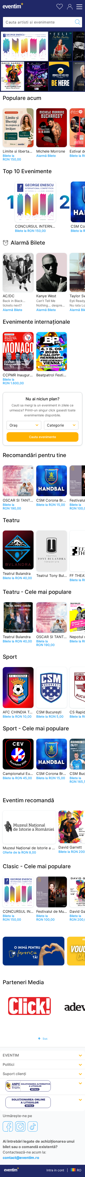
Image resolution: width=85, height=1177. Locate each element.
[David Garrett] (12, 76)
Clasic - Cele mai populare (37, 866)
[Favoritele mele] (59, 6)
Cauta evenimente (42, 437)
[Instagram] (20, 1126)
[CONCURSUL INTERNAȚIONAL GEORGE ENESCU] (24, 46)
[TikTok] (33, 1126)
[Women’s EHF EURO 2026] (61, 76)
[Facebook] (8, 1126)
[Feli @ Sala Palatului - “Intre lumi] (61, 46)
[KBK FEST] (36, 76)
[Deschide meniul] (78, 7)
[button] (42, 1038)
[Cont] (70, 7)
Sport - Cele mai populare (36, 728)
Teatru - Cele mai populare (37, 592)
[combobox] (38, 22)
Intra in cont (55, 1170)
